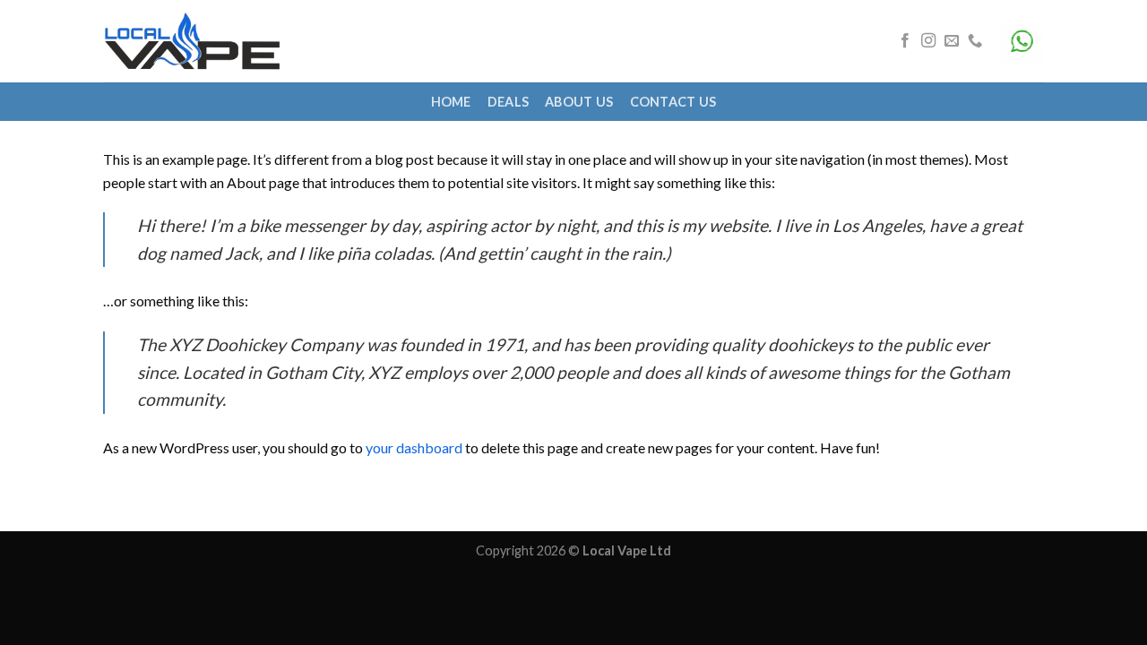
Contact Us (673, 101)
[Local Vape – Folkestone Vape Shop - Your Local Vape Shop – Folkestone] (192, 41)
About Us (579, 101)
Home (451, 101)
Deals (508, 101)
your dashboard (414, 447)
